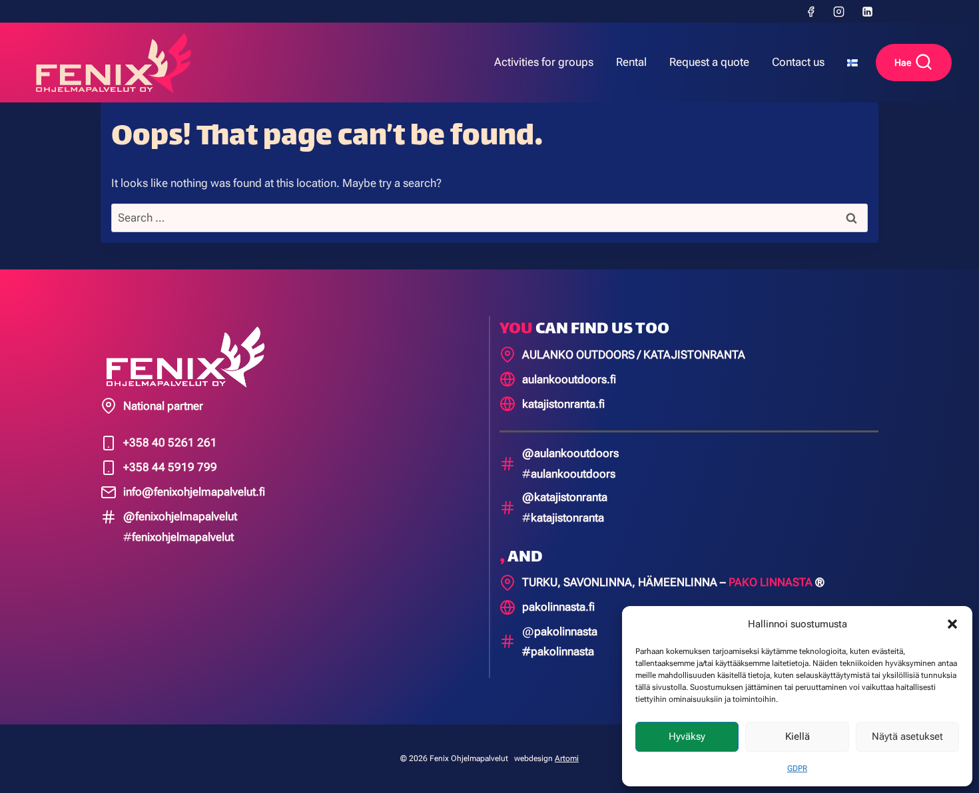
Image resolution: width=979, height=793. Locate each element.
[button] (952, 624)
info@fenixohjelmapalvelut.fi (194, 491)
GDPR (797, 768)
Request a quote (709, 62)
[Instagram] (839, 11)
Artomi (567, 758)
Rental (631, 62)
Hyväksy (687, 736)
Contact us (798, 62)
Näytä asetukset (907, 736)
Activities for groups (543, 62)
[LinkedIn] (867, 11)
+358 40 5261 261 (170, 442)
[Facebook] (810, 11)
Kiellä (797, 736)
